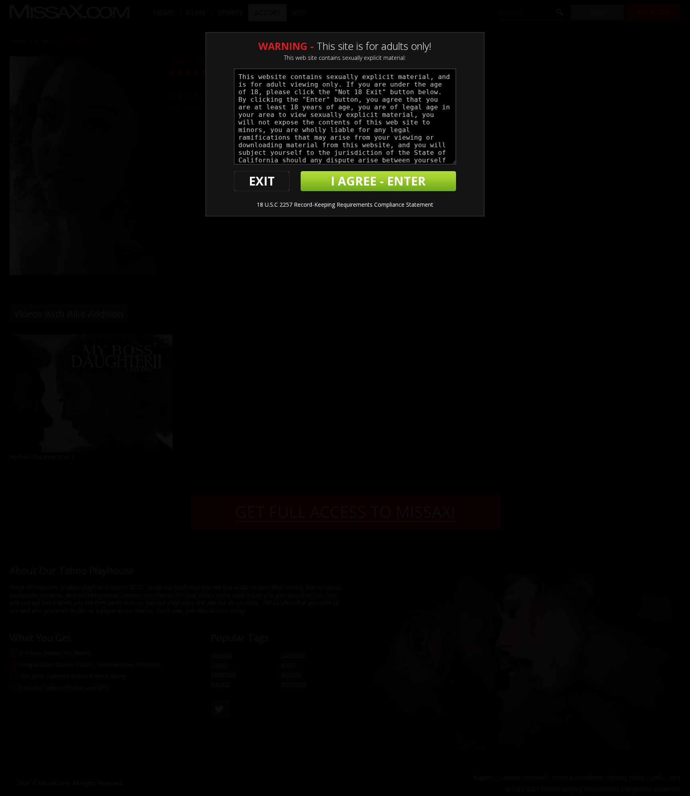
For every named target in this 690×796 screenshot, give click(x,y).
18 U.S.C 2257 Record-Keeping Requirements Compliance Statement (345, 204)
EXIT (262, 181)
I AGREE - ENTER (378, 181)
